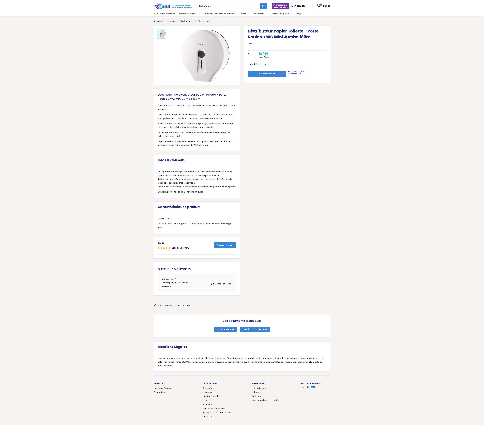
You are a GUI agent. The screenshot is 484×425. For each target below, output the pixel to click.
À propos (207, 404)
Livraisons (207, 392)
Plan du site (208, 416)
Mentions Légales (211, 396)
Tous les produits (170, 21)
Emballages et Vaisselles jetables (219, 13)
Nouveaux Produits (163, 388)
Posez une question (222, 284)
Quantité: (252, 64)
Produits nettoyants (163, 13)
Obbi (250, 43)
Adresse (256, 392)
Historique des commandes (265, 400)
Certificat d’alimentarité (255, 329)
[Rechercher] (263, 6)
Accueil (157, 21)
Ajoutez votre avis (225, 245)
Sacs (243, 13)
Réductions (257, 396)
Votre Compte (259, 388)
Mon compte (298, 5)
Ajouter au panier (267, 74)
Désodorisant (259, 13)
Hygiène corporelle (281, 13)
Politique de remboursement (217, 412)
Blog (299, 13)
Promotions (159, 392)
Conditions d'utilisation (214, 408)
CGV (205, 400)
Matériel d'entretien (188, 13)
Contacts (207, 388)
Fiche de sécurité (225, 329)
